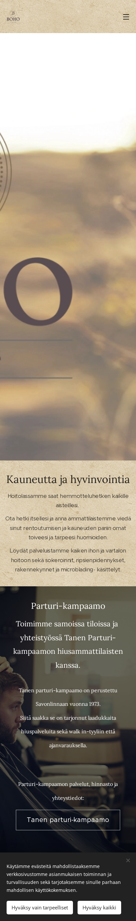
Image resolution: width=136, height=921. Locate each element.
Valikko (126, 16)
